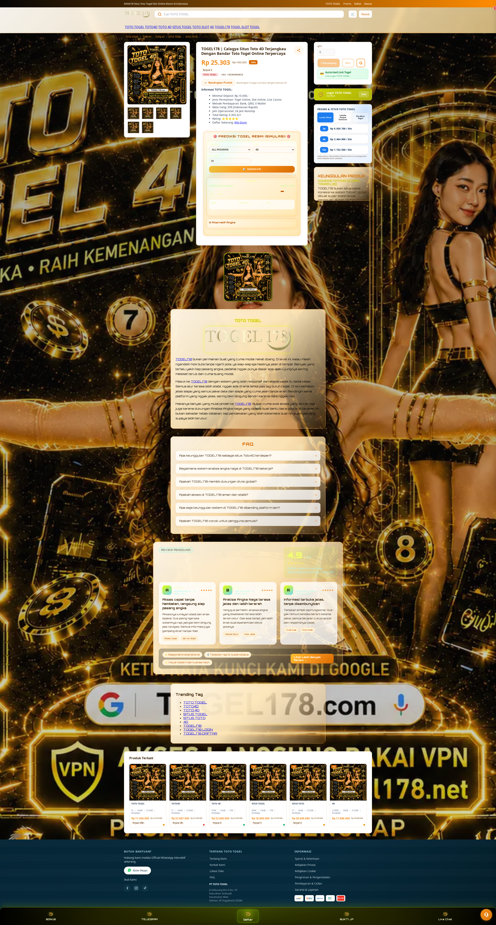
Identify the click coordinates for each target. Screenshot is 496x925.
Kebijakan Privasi (305, 865)
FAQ (212, 877)
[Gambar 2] (147, 113)
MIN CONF (214, 156)
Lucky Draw (325, 117)
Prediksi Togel (360, 117)
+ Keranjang (329, 63)
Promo (347, 3)
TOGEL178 (222, 27)
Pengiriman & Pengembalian (312, 877)
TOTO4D (151, 27)
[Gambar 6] (147, 127)
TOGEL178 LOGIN (198, 730)
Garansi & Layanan (306, 889)
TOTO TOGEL (333, 3)
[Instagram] (136, 888)
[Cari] (160, 14)
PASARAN (214, 144)
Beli (347, 63)
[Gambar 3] (162, 113)
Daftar (357, 3)
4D (212, 27)
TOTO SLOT (200, 27)
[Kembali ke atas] (487, 905)
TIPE (255, 144)
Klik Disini (240, 122)
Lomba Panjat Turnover (342, 117)
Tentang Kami (218, 858)
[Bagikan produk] (298, 50)
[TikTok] (145, 888)
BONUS (51, 919)
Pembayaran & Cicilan (308, 883)
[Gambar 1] (133, 113)
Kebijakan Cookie (305, 871)
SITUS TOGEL (182, 27)
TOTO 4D (165, 27)
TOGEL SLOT (240, 27)
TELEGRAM (149, 919)
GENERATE (252, 169)
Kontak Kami (217, 865)
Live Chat (445, 919)
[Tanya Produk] (360, 63)
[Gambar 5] (133, 127)
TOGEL (255, 27)
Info (363, 94)
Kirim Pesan (140, 870)
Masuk (368, 3)
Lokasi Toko (217, 871)
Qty (320, 46)
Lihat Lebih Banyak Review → (307, 659)
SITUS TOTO (191, 36)
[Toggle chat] (486, 915)
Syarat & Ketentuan (307, 858)
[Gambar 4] (176, 113)
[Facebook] (127, 888)
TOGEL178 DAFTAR (200, 733)
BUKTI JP (346, 919)
